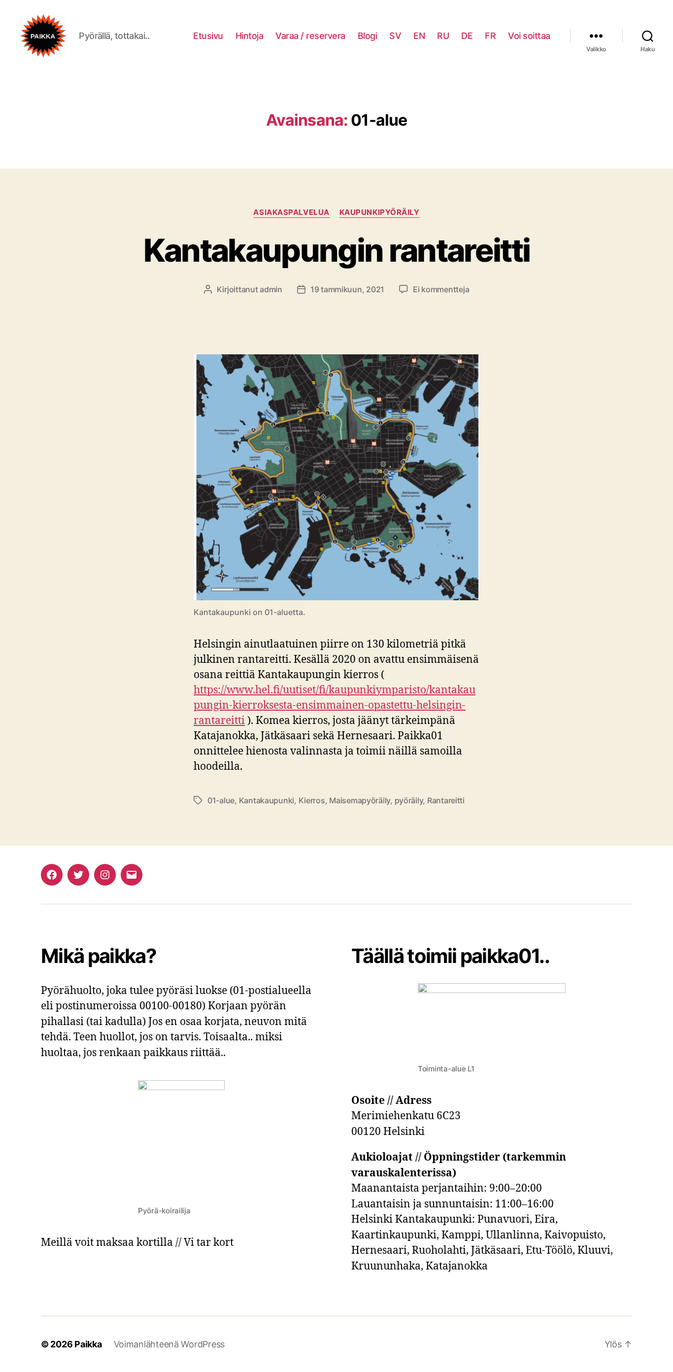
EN (419, 36)
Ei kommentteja (441, 289)
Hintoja (250, 36)
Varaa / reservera (310, 36)
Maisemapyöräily (359, 800)
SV (395, 36)
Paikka (87, 1344)
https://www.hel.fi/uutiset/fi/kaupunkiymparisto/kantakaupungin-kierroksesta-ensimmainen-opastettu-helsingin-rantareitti (334, 705)
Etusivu (208, 36)
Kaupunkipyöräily (379, 212)
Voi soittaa (529, 36)
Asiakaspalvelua (291, 212)
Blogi (367, 36)
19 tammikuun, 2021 (347, 289)
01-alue (221, 800)
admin (271, 289)
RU (443, 36)
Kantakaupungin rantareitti (336, 250)
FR (490, 36)
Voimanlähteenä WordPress (169, 1344)
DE (466, 36)
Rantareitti (446, 800)
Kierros (312, 800)
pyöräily (409, 800)
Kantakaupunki (267, 800)
